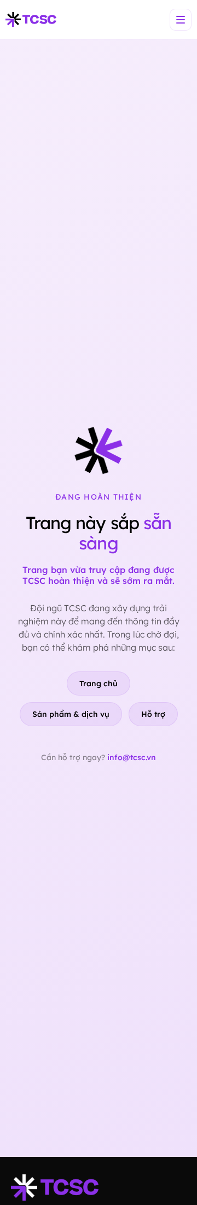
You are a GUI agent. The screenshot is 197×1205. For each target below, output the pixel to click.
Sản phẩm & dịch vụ (70, 714)
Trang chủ (98, 683)
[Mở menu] (181, 20)
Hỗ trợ (153, 714)
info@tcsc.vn (131, 757)
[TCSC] (30, 19)
